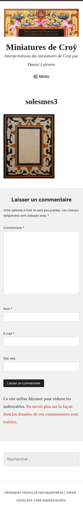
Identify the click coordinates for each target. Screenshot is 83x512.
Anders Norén (54, 500)
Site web (9, 358)
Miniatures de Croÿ (41, 47)
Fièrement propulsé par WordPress (33, 492)
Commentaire (13, 227)
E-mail (8, 333)
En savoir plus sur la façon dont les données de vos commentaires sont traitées (40, 414)
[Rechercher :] (41, 459)
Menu (44, 76)
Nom (7, 309)
